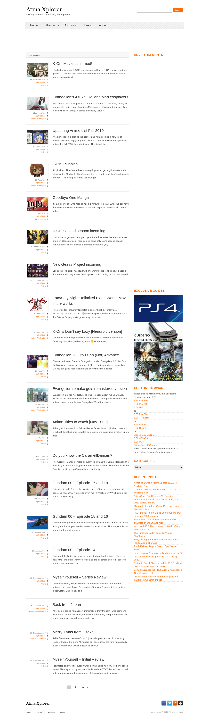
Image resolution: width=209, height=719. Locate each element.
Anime (43, 85)
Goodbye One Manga (71, 197)
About (103, 25)
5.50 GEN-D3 (141, 438)
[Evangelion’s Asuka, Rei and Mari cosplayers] (37, 103)
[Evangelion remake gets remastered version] (37, 394)
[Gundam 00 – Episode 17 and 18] (37, 489)
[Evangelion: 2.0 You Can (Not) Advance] (37, 361)
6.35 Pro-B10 (141, 414)
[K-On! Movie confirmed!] (37, 69)
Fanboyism (41, 119)
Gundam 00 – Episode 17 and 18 (80, 483)
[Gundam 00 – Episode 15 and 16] (37, 522)
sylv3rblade (40, 82)
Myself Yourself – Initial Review (78, 659)
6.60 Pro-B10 (141, 400)
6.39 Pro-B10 (141, 404)
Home (34, 25)
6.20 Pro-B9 (140, 424)
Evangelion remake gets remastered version (90, 388)
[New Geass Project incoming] (37, 270)
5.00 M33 (139, 441)
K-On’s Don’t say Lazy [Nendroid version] (87, 331)
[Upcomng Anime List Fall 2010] (37, 136)
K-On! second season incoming (79, 231)
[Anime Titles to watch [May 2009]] (37, 428)
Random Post (40, 611)
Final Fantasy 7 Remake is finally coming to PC (158, 553)
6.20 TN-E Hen (141, 417)
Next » (84, 687)
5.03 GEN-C (140, 428)
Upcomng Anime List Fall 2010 (78, 130)
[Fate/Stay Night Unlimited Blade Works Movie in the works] (37, 304)
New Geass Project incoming (77, 264)
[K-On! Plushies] (37, 170)
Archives (70, 25)
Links (87, 25)
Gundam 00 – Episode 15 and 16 (80, 516)
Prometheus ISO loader (146, 445)
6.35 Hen (138, 407)
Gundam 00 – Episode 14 (74, 550)
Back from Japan (67, 604)
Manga (43, 219)
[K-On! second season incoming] (37, 237)
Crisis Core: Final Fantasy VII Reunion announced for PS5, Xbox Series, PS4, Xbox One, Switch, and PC (157, 499)
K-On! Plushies (65, 164)
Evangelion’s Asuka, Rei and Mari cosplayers (90, 97)
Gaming (49, 25)
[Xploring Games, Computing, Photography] (44, 8)
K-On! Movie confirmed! (72, 63)
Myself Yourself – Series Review (79, 577)
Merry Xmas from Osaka (73, 632)
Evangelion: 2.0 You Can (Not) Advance (86, 355)
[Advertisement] (104, 36)
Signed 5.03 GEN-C (144, 435)
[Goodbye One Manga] (37, 203)
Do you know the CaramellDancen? (82, 455)
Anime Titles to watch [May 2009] (80, 422)
